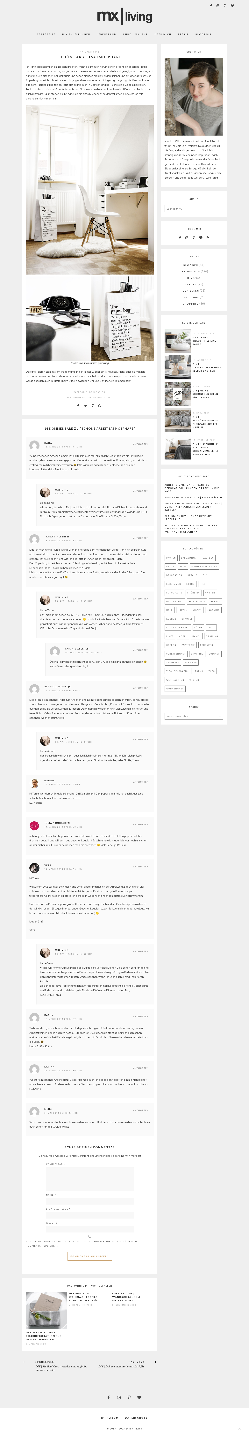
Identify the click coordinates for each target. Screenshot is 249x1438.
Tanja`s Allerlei (56, 536)
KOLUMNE (191, 297)
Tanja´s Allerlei (77, 648)
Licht (211, 627)
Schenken (206, 645)
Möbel (108, 397)
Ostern (171, 645)
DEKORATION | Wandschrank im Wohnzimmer (126, 1297)
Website (52, 1222)
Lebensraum (107, 34)
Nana (48, 442)
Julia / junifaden (57, 823)
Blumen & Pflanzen (204, 566)
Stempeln (172, 662)
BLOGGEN (190, 265)
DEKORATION (97, 392)
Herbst (215, 601)
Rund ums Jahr (135, 34)
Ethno (190, 584)
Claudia (170, 516)
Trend (199, 671)
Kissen (197, 610)
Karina (49, 1066)
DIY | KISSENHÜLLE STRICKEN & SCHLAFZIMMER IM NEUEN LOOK (205, 449)
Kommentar (55, 1164)
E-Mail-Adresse (58, 1208)
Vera (48, 865)
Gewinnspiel (174, 601)
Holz (169, 610)
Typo (212, 671)
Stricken (191, 662)
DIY (190, 278)
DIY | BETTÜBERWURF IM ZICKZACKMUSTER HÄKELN (206, 422)
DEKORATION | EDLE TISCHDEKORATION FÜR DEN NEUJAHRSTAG (44, 1336)
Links (170, 636)
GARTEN (191, 284)
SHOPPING (191, 303)
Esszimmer (173, 584)
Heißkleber (197, 601)
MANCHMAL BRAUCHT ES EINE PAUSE (205, 340)
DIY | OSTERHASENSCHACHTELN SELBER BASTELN (211, 367)
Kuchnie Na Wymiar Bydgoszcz (187, 503)
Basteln (208, 557)
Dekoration (95, 397)
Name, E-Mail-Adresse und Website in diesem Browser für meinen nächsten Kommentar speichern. (81, 1243)
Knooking (213, 610)
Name (51, 1194)
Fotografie (174, 592)
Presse (183, 34)
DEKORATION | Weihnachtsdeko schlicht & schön (83, 1297)
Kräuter (187, 619)
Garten (210, 592)
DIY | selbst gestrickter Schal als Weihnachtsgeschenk (191, 528)
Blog (183, 566)
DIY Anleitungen (76, 34)
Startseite (46, 34)
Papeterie (188, 645)
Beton (170, 566)
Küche (198, 627)
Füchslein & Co (119, 84)
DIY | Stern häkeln (208, 497)
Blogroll (204, 34)
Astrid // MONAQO (58, 686)
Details (193, 575)
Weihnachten (175, 680)
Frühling (193, 592)
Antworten (141, 444)
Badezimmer (189, 557)
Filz (202, 584)
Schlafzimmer (176, 653)
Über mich (163, 34)
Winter (194, 680)
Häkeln (183, 610)
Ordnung (212, 636)
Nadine (49, 780)
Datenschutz (136, 1417)
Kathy (48, 1015)
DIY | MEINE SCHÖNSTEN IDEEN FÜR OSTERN (205, 394)
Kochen (171, 619)
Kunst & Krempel (177, 627)
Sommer (214, 653)
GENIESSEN (191, 290)
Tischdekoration (178, 671)
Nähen (196, 636)
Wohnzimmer (175, 688)
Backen (171, 557)
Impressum (110, 1417)
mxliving (62, 489)
